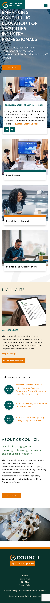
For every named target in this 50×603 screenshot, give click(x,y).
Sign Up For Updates (22, 563)
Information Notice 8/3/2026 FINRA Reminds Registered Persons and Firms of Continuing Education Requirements (31, 389)
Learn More (11, 67)
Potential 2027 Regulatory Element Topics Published (32, 405)
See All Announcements (13, 361)
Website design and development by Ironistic (25, 590)
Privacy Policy (25, 585)
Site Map (25, 582)
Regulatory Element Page (25, 123)
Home (25, 576)
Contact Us (25, 579)
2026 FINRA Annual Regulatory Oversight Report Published (30, 419)
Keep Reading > (9, 354)
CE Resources (10, 329)
